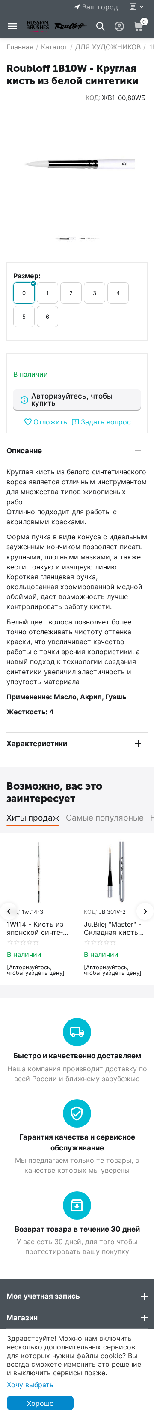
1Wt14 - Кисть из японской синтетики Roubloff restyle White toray (37, 928)
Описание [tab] (24, 450)
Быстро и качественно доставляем (77, 1055)
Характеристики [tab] (36, 743)
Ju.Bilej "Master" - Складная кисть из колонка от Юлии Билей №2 (112, 928)
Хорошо (40, 1403)
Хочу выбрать (30, 1384)
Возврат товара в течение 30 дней (77, 1229)
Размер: (27, 275)
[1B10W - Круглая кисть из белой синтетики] (77, 164)
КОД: (93, 98)
